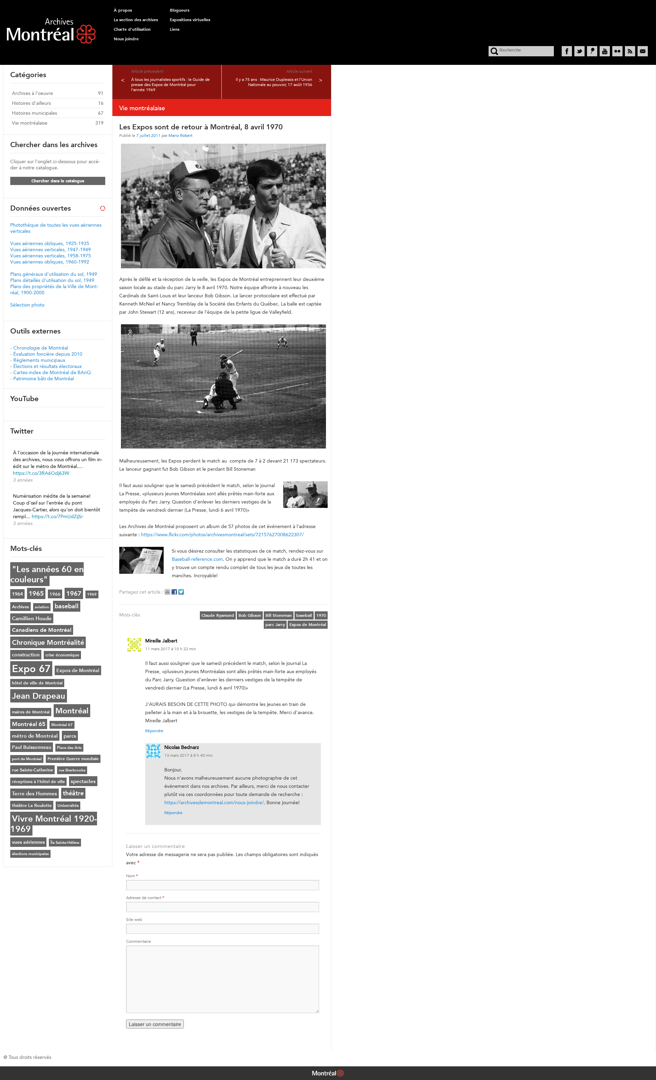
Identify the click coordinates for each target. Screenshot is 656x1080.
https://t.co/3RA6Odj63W (41, 473)
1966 (55, 594)
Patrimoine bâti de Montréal (43, 378)
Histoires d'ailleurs (31, 103)
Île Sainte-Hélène (65, 842)
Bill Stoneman (278, 615)
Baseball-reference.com (197, 559)
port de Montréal (27, 759)
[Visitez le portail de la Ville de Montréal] (328, 1074)
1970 (321, 615)
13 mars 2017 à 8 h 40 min (188, 755)
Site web (134, 919)
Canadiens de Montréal (41, 630)
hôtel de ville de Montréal (37, 683)
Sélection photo (27, 305)
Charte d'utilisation (132, 29)
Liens (174, 29)
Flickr (617, 51)
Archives (20, 606)
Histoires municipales (34, 113)
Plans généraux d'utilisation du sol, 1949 (53, 274)
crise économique (62, 655)
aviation (42, 607)
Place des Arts (69, 747)
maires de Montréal (31, 712)
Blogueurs (179, 10)
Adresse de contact (145, 897)
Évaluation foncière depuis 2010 (47, 354)
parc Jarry (275, 624)
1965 (36, 593)
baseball (304, 615)
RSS (630, 51)
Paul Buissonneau (31, 747)
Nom (132, 875)
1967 (73, 593)
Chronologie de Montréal (40, 348)
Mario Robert (180, 135)
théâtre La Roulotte (32, 805)
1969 (92, 594)
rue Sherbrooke (72, 770)
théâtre (73, 793)
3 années (22, 480)
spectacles (83, 781)
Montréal (71, 710)
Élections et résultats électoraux (47, 366)
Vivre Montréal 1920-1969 (53, 823)
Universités (68, 805)
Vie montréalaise (29, 123)
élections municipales (30, 854)
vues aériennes (28, 842)
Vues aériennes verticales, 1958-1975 (50, 256)
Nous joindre (126, 39)
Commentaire (138, 941)
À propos (123, 10)
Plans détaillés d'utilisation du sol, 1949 (52, 280)
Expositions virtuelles (190, 19)
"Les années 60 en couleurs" (47, 574)
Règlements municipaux (39, 360)
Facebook (567, 51)
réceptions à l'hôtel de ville (38, 781)
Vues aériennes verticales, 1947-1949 (50, 249)
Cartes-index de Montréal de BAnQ (52, 372)
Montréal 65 (28, 724)
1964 (17, 594)
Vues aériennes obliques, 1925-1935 (49, 243)
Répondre (154, 730)
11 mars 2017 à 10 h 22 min (170, 648)
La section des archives (136, 19)
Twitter (579, 51)
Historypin (592, 51)
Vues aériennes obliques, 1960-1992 (49, 262)
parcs (70, 736)
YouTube (605, 51)
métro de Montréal (35, 736)
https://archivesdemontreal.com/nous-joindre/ (214, 802)
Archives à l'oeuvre (32, 93)
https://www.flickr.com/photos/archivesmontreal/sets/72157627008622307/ (222, 534)
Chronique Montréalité (48, 642)
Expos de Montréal (307, 624)
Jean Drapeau (38, 696)
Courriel (643, 51)
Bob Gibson (249, 615)
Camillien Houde (32, 618)
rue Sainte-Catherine (32, 769)
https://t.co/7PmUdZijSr (57, 516)
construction (26, 655)
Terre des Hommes (34, 793)
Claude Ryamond (218, 615)
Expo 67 (31, 668)
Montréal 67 (62, 725)
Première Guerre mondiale (73, 758)
